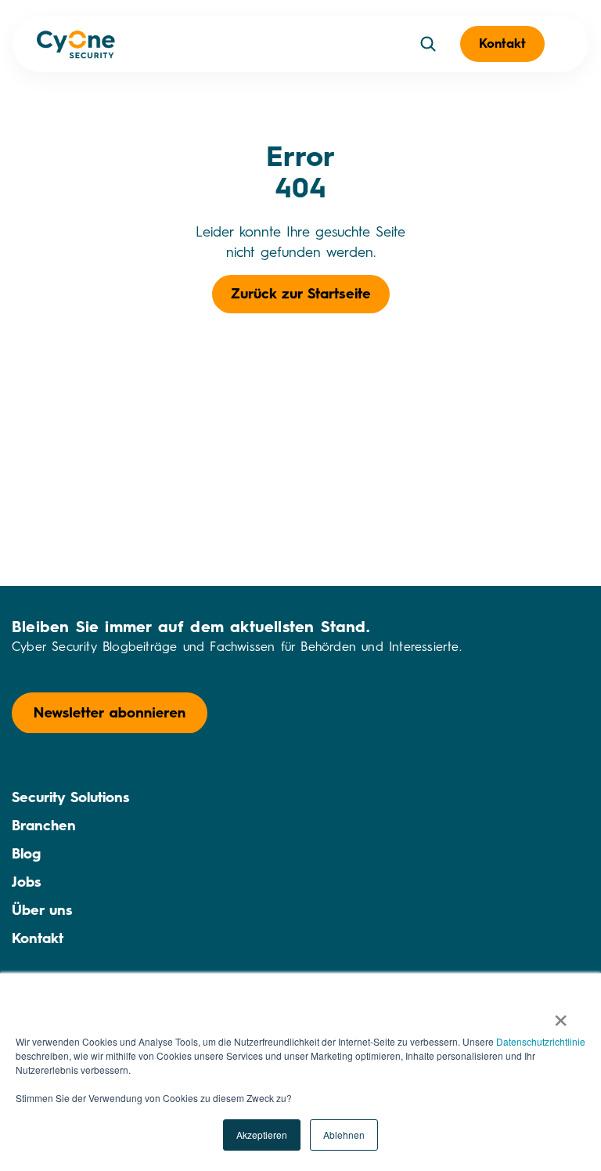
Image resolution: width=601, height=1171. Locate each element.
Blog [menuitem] (26, 853)
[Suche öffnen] (428, 44)
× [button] (561, 1015)
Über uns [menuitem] (42, 910)
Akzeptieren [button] (261, 1134)
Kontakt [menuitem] (37, 938)
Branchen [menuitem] (44, 825)
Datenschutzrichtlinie (540, 1041)
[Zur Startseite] (76, 47)
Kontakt (502, 43)
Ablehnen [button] (344, 1134)
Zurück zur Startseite (301, 293)
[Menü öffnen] (568, 43)
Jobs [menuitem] (26, 882)
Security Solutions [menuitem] (71, 797)
